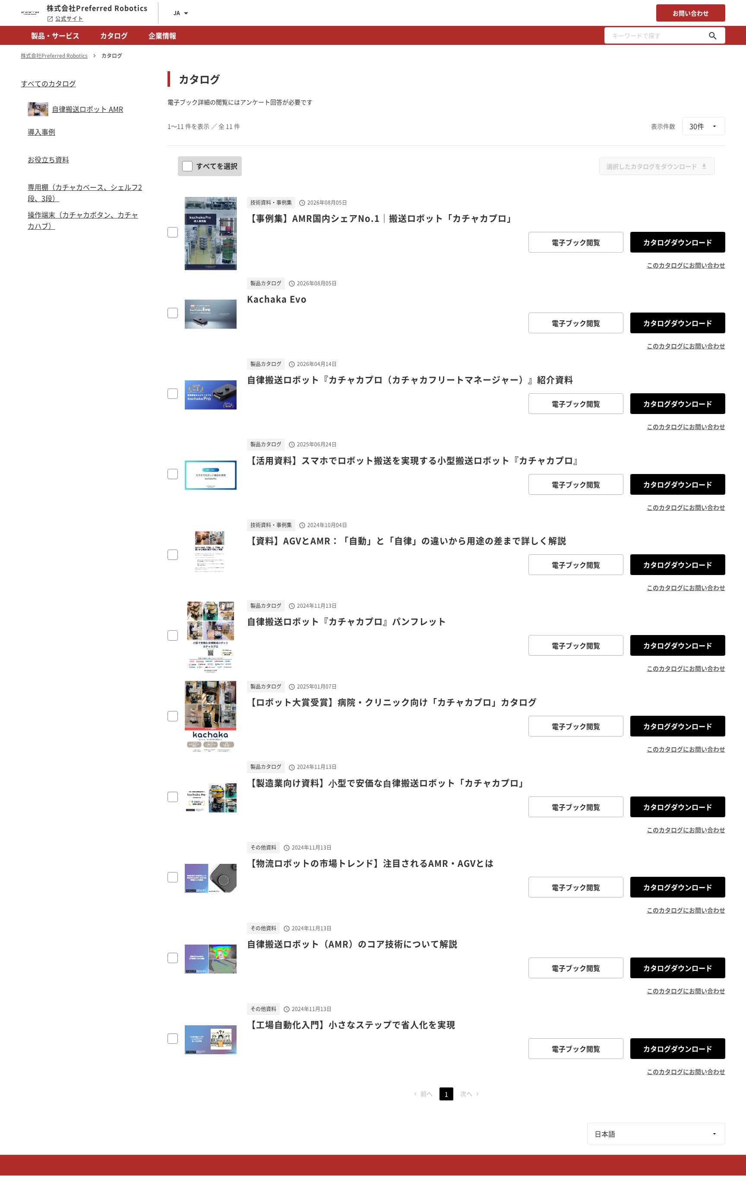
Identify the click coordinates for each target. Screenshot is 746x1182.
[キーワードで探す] (713, 35)
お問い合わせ (691, 13)
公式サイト (69, 18)
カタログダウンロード (677, 242)
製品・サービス (55, 35)
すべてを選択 (216, 166)
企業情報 (162, 35)
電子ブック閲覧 (576, 242)
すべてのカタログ (48, 83)
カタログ (114, 35)
